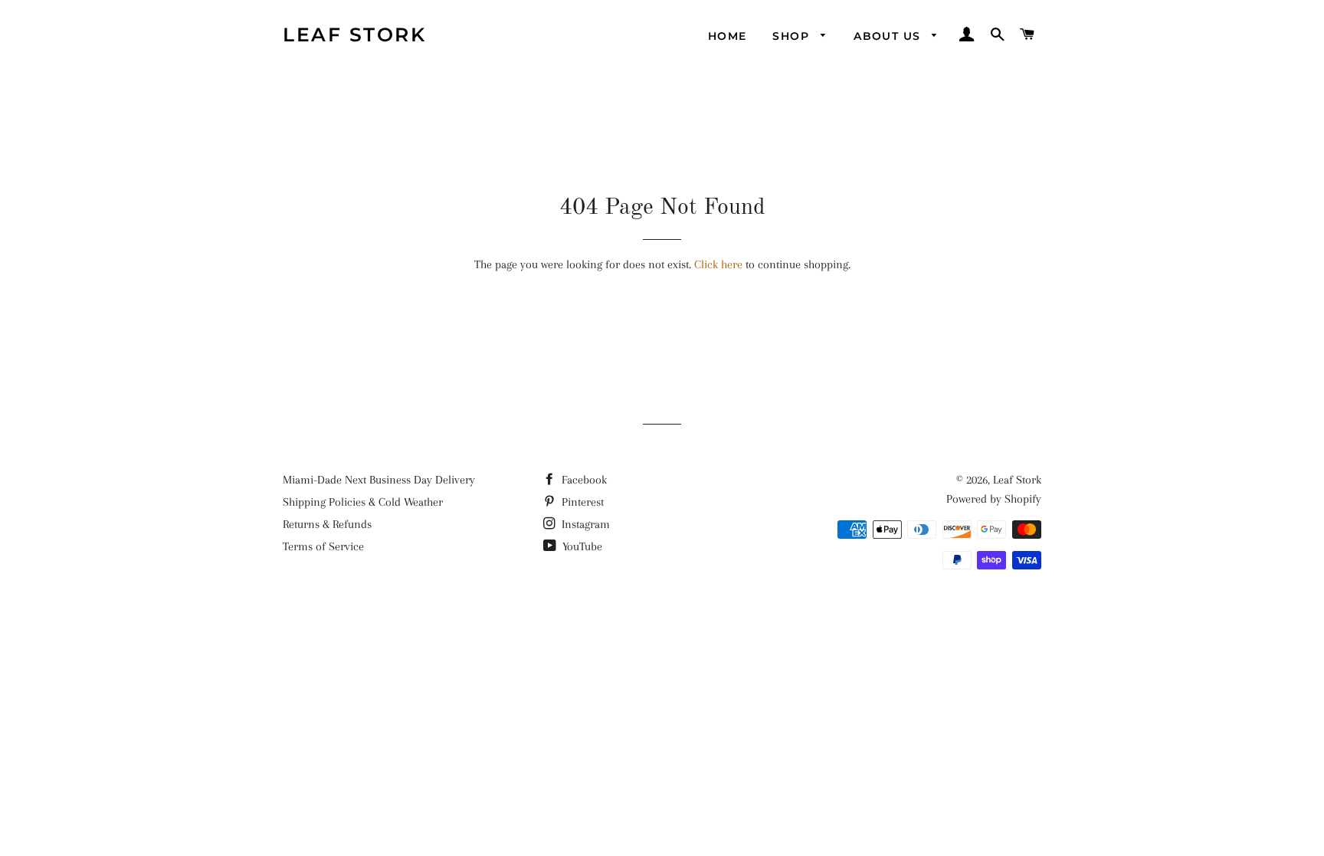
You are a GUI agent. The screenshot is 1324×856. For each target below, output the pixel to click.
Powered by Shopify (993, 499)
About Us (889, 36)
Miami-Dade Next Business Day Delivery (379, 480)
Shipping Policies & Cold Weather (363, 502)
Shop (792, 36)
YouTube (580, 546)
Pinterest (581, 502)
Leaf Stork (354, 34)
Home (727, 36)
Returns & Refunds (327, 524)
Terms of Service (323, 546)
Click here (718, 264)
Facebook (583, 480)
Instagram (584, 524)
